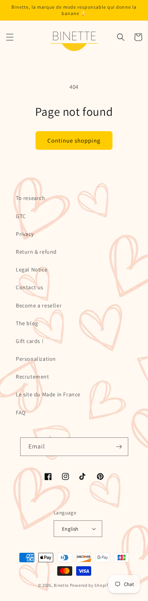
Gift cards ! (29, 341)
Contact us (29, 287)
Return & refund (36, 251)
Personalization (36, 358)
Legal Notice (31, 269)
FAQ (21, 412)
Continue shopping (74, 140)
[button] (10, 37)
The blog (27, 323)
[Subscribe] (119, 446)
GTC (21, 216)
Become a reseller (39, 305)
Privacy (25, 233)
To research (30, 198)
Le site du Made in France (48, 394)
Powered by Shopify (90, 585)
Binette (61, 585)
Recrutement (32, 376)
